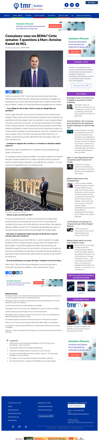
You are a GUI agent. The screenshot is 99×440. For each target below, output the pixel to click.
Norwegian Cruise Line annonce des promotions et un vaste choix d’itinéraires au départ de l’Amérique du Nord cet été (32, 315)
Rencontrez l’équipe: (13, 409)
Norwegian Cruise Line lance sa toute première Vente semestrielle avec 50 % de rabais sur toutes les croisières (32, 301)
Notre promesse (12, 420)
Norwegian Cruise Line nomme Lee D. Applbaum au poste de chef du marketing (32, 308)
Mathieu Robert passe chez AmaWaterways (77, 180)
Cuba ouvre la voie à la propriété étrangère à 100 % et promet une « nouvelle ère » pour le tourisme (32, 344)
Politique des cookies (51, 427)
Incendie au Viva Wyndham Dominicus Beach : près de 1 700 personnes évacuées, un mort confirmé (33, 354)
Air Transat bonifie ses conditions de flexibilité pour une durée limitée (32, 361)
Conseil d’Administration (14, 413)
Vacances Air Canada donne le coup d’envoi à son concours (29, 351)
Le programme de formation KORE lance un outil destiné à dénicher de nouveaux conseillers (32, 326)
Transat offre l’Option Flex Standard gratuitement (25, 348)
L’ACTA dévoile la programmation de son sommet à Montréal (26, 312)
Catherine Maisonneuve (13, 47)
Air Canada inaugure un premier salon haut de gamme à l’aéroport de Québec (31, 319)
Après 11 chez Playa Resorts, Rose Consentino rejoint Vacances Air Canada (80, 160)
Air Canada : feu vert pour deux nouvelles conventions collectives (31, 358)
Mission (10, 406)
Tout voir (81, 293)
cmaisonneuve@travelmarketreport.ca (78, 414)
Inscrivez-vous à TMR (81, 85)
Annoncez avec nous (13, 416)
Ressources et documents (45, 409)
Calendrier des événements (45, 406)
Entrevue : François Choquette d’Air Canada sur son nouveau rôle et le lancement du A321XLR (33, 331)
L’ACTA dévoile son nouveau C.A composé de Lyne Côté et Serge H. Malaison (80, 224)
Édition (93, 2)
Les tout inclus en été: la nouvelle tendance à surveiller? (24, 305)
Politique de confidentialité (64, 427)
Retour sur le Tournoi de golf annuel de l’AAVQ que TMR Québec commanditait (31, 322)
